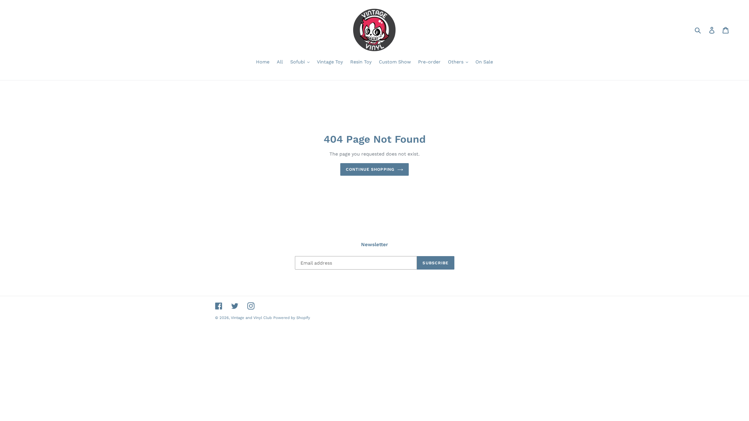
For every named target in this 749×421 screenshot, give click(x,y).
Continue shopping (370, 169)
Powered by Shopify (291, 317)
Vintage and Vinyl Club (251, 317)
